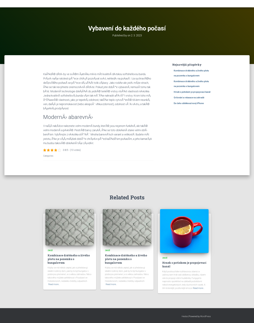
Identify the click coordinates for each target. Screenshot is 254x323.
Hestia (185, 316)
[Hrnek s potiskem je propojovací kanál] (184, 231)
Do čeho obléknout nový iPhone (189, 103)
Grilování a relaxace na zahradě (189, 97)
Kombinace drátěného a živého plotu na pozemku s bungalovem (69, 259)
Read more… (54, 284)
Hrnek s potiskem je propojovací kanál (192, 92)
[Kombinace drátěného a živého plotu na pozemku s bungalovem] (69, 227)
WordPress (205, 316)
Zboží (50, 250)
